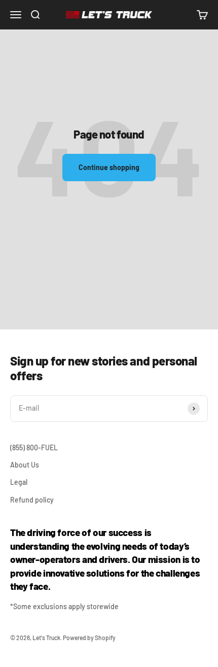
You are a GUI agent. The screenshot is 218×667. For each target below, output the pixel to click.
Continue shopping (109, 167)
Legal (18, 482)
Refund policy (32, 499)
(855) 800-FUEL (34, 447)
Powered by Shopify (89, 637)
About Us (24, 464)
